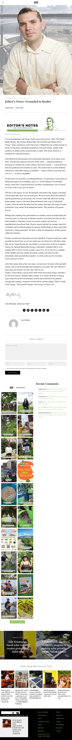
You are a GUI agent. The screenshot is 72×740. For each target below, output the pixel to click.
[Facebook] (24, 310)
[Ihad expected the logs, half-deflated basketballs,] (8, 608)
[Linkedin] (36, 310)
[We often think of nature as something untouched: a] (26, 585)
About (58, 712)
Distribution (60, 725)
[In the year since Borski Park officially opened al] (26, 539)
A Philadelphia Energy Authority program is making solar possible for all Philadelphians (35, 694)
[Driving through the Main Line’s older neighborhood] (8, 562)
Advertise (41, 728)
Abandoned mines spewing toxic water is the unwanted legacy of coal (64, 694)
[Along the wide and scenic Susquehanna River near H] (26, 403)
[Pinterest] (32, 310)
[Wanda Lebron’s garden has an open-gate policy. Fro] (26, 562)
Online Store (60, 718)
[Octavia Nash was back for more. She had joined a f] (8, 585)
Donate (58, 721)
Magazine (59, 728)
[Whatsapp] (40, 310)
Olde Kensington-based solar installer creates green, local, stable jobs (50, 693)
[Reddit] (43, 310)
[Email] (47, 310)
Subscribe (41, 731)
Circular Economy (43, 721)
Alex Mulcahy (9, 107)
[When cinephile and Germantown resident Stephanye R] (8, 448)
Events (40, 725)
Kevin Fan (41, 407)
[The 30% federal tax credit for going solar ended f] (26, 448)
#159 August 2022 (11, 98)
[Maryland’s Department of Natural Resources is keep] (26, 517)
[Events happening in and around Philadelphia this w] (26, 471)
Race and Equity (43, 712)
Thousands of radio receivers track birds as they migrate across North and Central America (52, 391)
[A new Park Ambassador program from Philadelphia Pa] (26, 494)
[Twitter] (28, 310)
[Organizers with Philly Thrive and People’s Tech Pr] (26, 426)
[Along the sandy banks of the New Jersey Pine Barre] (8, 426)
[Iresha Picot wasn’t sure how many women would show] (8, 403)
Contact (58, 731)
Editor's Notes (24, 98)
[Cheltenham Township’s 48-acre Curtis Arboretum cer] (8, 517)
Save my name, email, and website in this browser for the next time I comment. (27, 368)
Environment (42, 715)
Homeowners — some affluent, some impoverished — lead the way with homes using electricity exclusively (18, 727)
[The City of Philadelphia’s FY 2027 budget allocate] (8, 494)
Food (39, 718)
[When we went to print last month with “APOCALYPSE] (8, 471)
